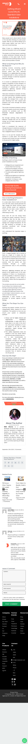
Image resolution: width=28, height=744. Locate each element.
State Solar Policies (22, 631)
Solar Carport (4, 665)
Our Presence (4, 632)
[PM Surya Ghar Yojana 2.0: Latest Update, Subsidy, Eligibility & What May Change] (7, 478)
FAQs (3, 635)
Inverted (13, 633)
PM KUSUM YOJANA (4, 657)
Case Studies (22, 623)
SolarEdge (14, 628)
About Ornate (4, 618)
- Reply (12, 511)
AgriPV (4, 670)
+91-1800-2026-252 (14, 653)
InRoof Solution (4, 651)
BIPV (3, 668)
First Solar (12, 620)
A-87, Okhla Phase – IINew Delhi (14, 669)
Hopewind (14, 623)
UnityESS (4, 661)
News (21, 619)
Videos (22, 626)
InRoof (10, 387)
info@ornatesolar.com (15, 660)
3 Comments (18, 449)
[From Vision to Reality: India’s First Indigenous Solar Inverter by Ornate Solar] (21, 478)
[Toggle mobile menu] (25, 4)
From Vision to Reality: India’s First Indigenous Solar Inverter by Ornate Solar (21, 489)
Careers (4, 624)
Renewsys (14, 626)
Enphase (13, 630)
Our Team (5, 621)
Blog (21, 617)
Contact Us (4, 627)
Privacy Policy (14, 692)
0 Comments (7, 501)
